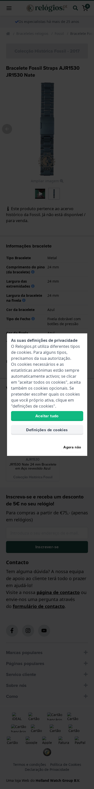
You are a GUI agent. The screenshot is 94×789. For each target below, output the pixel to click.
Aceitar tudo (47, 416)
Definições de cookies (47, 430)
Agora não (72, 447)
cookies (24, 352)
